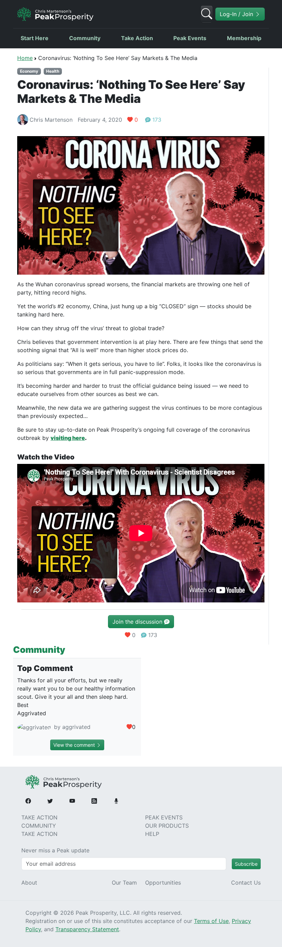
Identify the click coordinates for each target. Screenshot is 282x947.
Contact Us (246, 882)
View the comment (74, 745)
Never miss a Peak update (55, 850)
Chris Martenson (51, 119)
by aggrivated (71, 726)
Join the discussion (138, 621)
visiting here (68, 437)
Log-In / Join (237, 14)
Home (25, 58)
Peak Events (189, 38)
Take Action (137, 38)
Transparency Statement (87, 929)
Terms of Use (211, 921)
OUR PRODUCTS (167, 825)
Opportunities (163, 882)
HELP (152, 833)
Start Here (34, 38)
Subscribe (246, 864)
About (29, 882)
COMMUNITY (38, 825)
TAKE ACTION (39, 817)
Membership (244, 38)
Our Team (124, 882)
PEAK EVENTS (164, 817)
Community (84, 38)
